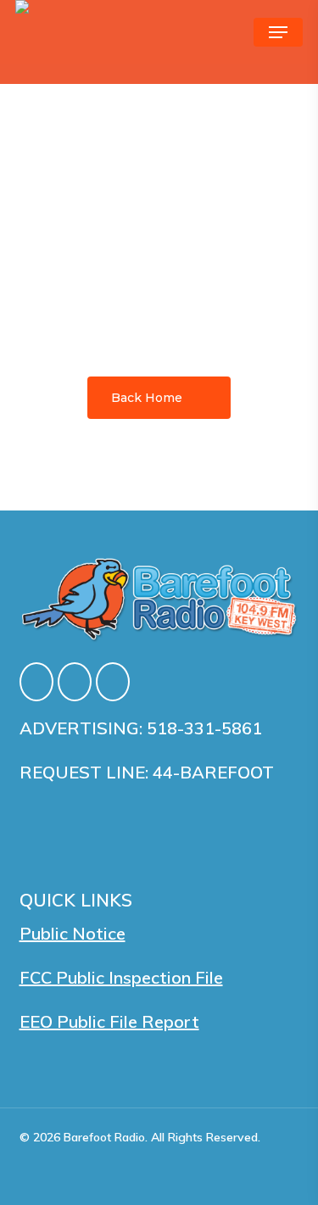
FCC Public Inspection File (121, 977)
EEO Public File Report (109, 1021)
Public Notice (73, 933)
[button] (278, 32)
